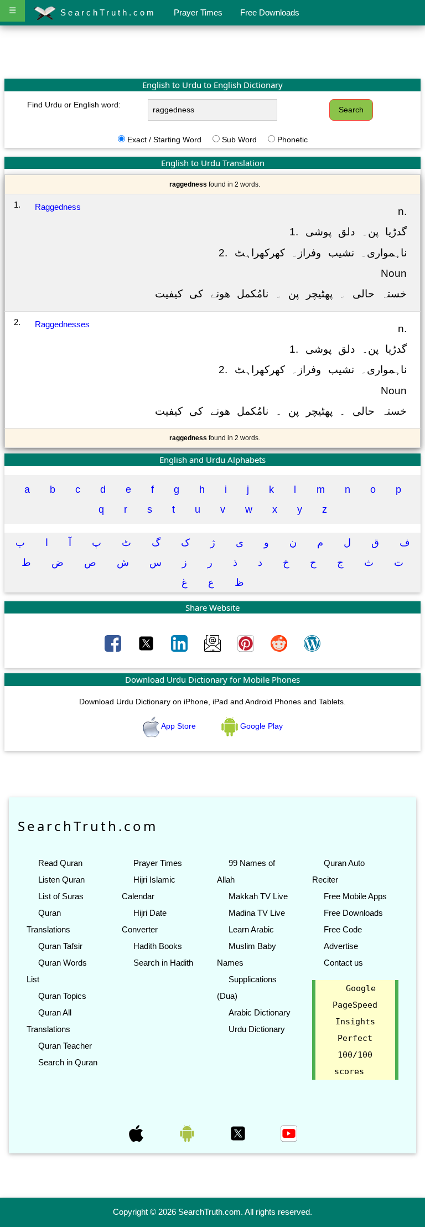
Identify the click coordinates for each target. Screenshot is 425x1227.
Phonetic (292, 139)
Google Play (260, 725)
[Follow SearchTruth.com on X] (239, 1132)
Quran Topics (62, 996)
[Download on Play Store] (188, 1132)
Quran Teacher (65, 1045)
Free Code (343, 929)
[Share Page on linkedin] (180, 642)
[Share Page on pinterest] (247, 642)
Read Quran (60, 863)
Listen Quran (61, 879)
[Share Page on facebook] (114, 642)
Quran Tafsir (60, 946)
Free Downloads (269, 12)
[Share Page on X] (147, 642)
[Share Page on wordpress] (312, 642)
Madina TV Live (257, 912)
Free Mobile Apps (355, 896)
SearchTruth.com (106, 12)
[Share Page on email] (214, 642)
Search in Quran (67, 1062)
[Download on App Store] (137, 1132)
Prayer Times (198, 12)
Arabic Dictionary (260, 1012)
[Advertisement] (212, 51)
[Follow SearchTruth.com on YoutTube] (289, 1132)
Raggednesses (62, 324)
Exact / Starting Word (164, 139)
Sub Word (239, 139)
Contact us (343, 962)
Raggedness (58, 207)
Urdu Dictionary (257, 1029)
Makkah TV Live (258, 896)
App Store (178, 725)
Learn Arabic (251, 929)
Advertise (341, 946)
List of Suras (61, 896)
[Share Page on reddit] (280, 642)
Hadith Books (157, 946)
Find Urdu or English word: (74, 104)
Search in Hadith (163, 962)
